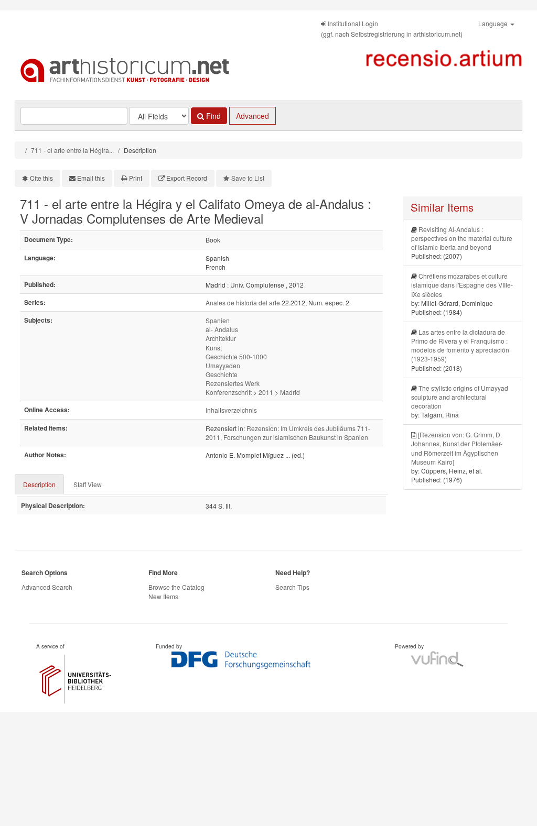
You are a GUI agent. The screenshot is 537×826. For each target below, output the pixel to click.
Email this (91, 177)
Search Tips (292, 586)
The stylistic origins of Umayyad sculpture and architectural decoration (459, 396)
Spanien (218, 320)
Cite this (41, 177)
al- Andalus (222, 329)
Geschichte (222, 374)
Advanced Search (47, 586)
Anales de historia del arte (243, 302)
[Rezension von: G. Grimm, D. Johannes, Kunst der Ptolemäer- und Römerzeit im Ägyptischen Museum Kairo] (456, 448)
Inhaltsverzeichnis (231, 409)
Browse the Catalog (176, 586)
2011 (266, 392)
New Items (163, 596)
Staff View (87, 484)
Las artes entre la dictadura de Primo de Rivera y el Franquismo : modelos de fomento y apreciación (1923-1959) (460, 345)
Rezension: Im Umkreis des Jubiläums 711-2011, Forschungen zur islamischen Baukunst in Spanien (288, 433)
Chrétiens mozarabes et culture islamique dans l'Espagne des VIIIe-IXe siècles (462, 284)
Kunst (214, 347)
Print (135, 177)
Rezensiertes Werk (233, 383)
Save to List (247, 177)
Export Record (186, 177)
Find (212, 116)
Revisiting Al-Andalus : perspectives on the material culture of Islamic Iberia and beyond (461, 238)
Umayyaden (223, 365)
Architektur (221, 338)
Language (493, 23)
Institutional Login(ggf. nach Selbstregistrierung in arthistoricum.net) (392, 28)
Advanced (252, 116)
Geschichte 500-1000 (236, 356)
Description (39, 484)
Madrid (290, 392)
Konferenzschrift (229, 392)
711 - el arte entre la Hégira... (72, 150)
